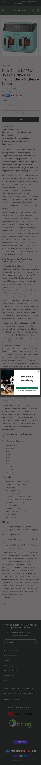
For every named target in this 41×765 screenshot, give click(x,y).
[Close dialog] (39, 371)
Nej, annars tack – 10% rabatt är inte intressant (27, 390)
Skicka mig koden (27, 388)
